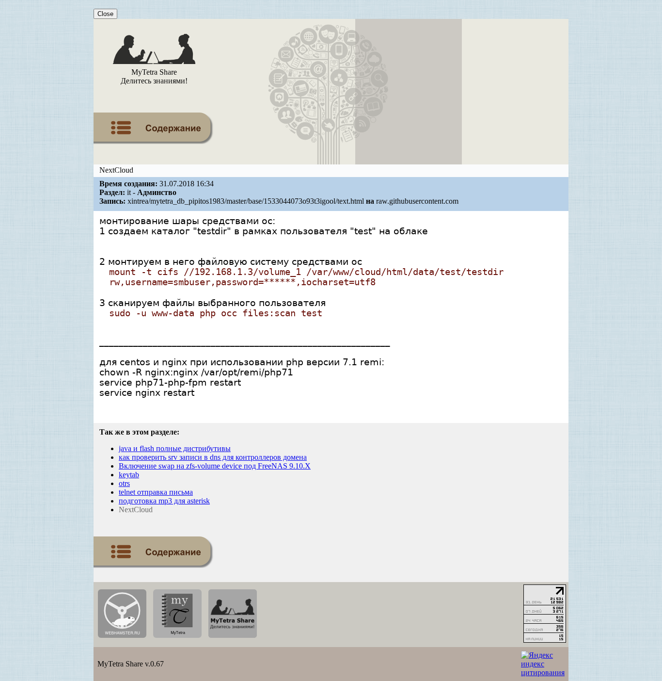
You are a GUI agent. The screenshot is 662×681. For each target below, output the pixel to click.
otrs (124, 483)
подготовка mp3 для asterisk (164, 501)
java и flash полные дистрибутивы (175, 448)
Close (105, 13)
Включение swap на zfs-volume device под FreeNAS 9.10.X (215, 466)
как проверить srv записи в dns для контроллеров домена (213, 457)
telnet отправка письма (156, 492)
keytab (129, 474)
